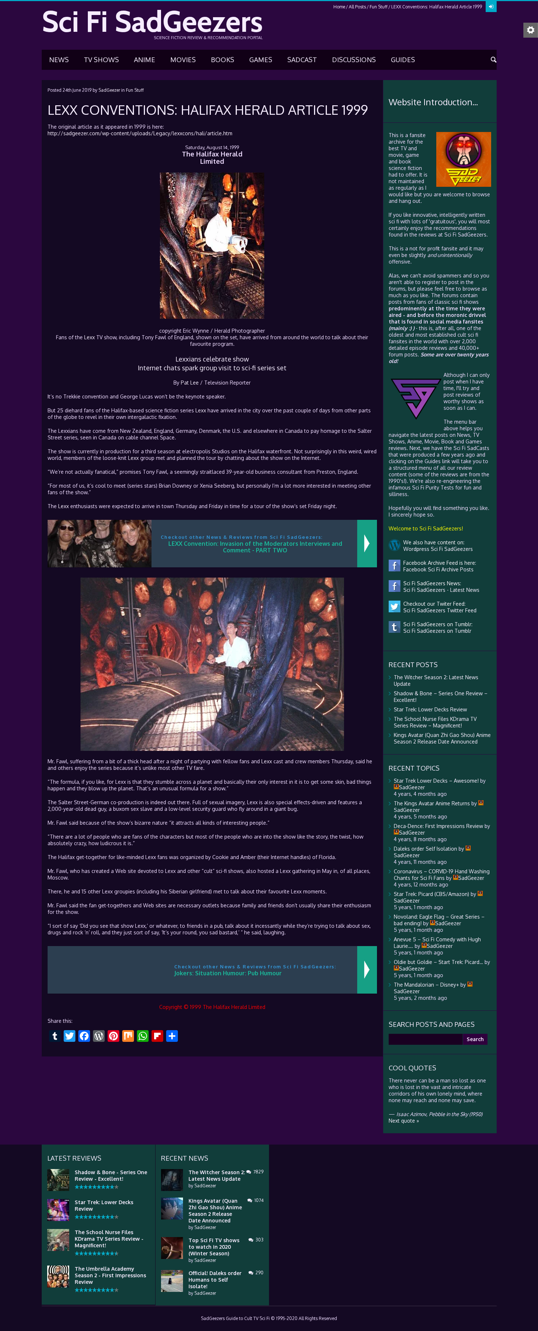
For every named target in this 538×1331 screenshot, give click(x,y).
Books (222, 60)
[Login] (491, 6)
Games (260, 60)
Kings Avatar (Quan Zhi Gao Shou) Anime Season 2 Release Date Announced (442, 738)
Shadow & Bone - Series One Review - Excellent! (111, 1175)
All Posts (357, 7)
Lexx (89, 337)
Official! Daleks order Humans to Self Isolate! (215, 1279)
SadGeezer (109, 90)
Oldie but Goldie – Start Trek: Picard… (438, 962)
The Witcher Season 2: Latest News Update (216, 1175)
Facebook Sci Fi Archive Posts (437, 569)
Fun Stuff (379, 7)
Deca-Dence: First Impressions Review (438, 826)
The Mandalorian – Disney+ (426, 985)
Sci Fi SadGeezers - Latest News (439, 590)
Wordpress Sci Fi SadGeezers (436, 549)
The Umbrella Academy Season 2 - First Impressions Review (110, 1275)
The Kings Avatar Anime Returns (432, 803)
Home (339, 7)
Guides (403, 60)
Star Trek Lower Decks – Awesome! (436, 781)
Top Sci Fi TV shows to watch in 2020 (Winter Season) (213, 1246)
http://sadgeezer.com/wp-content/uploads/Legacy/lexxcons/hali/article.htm (140, 133)
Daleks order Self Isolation (425, 849)
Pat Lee (190, 382)
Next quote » (404, 1121)
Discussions (354, 60)
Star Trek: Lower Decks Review (430, 709)
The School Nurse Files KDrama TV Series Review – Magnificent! (435, 722)
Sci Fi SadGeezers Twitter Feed (438, 610)
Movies (183, 60)
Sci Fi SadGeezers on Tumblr (435, 631)
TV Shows (101, 60)
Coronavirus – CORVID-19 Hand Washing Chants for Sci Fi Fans (442, 874)
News (59, 60)
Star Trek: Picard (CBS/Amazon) (431, 894)
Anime (144, 60)
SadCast (302, 60)
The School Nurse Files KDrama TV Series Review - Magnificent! (109, 1238)
